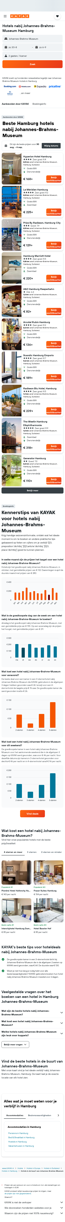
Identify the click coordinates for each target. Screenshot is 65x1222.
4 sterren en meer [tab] (13, 852)
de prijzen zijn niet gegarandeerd (18, 1193)
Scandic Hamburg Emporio (38, 355)
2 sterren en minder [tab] (51, 852)
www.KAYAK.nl (8, 1168)
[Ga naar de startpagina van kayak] (19, 16)
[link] (32, 813)
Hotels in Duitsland (51, 1168)
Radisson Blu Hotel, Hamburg (40, 388)
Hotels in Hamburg (9, 1171)
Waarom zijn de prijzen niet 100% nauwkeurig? (29, 1213)
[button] (5, 16)
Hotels (20, 1168)
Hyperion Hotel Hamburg (37, 156)
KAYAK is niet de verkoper (18, 1202)
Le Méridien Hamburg (35, 189)
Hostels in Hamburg (17, 1141)
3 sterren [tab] (31, 852)
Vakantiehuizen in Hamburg (21, 1146)
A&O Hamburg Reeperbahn (38, 288)
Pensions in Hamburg (18, 1133)
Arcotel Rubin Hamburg (36, 322)
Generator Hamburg (34, 458)
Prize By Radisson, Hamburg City (42, 222)
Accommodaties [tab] (14, 1115)
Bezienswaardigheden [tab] (39, 1115)
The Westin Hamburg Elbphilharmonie (35, 423)
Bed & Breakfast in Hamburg (21, 1137)
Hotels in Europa (33, 1168)
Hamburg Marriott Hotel (36, 255)
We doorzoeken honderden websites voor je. (28, 1207)
